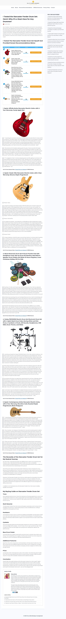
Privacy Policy (46, 7)
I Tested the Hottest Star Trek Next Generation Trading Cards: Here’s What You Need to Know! (55, 52)
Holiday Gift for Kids (16, 259)
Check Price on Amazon (36, 52)
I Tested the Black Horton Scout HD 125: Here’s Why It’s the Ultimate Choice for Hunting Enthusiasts (20, 598)
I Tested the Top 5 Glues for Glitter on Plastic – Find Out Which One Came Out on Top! (20, 603)
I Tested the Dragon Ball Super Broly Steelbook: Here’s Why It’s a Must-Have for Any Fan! (55, 24)
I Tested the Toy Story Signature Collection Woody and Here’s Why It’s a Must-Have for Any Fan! (55, 58)
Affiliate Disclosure (37, 7)
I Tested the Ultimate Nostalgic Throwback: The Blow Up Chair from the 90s (55, 30)
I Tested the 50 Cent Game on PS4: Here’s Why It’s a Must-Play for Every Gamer (19, 599)
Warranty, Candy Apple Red (15, 110)
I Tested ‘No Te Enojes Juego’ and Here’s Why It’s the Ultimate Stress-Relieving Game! (20, 601)
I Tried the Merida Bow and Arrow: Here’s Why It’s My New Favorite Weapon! (55, 71)
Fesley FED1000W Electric (12, 319)
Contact (53, 7)
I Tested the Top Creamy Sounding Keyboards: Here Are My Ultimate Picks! (55, 47)
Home (12, 7)
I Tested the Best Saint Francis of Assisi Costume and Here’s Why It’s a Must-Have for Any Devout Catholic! (56, 41)
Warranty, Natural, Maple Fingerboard (15, 175)
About (16, 7)
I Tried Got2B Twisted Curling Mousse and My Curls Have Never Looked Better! (55, 35)
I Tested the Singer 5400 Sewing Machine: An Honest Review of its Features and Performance (54, 18)
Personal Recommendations (25, 7)
